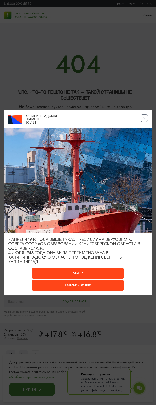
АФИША (78, 273)
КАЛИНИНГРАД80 (78, 285)
